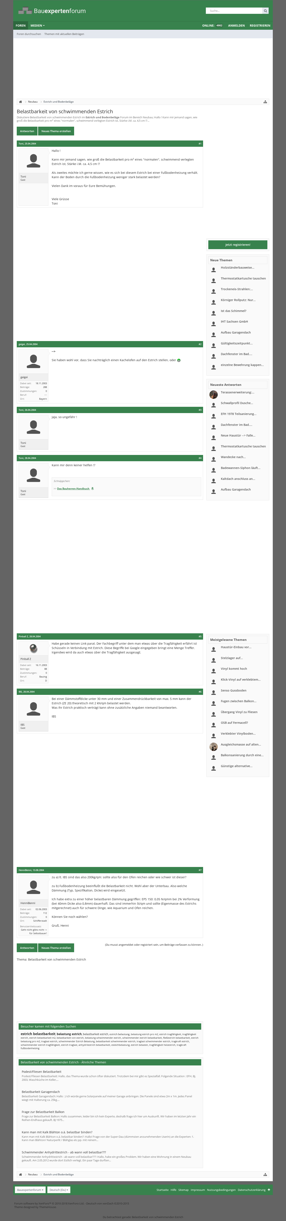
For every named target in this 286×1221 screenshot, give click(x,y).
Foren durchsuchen (29, 34)
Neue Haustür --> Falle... (238, 435)
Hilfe (173, 1190)
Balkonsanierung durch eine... (242, 755)
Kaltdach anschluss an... (238, 479)
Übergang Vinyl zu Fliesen (239, 712)
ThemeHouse (47, 1207)
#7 (200, 870)
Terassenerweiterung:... (237, 392)
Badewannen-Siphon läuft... (240, 468)
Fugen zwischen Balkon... (238, 701)
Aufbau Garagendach (236, 332)
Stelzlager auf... (232, 658)
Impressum (198, 1190)
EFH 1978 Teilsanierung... (238, 414)
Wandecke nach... (233, 457)
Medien (36, 25)
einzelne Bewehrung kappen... (242, 365)
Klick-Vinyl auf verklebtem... (241, 679)
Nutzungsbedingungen (221, 1190)
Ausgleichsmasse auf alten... (241, 744)
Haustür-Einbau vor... (236, 647)
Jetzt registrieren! (237, 245)
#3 (200, 409)
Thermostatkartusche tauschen (243, 278)
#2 (200, 344)
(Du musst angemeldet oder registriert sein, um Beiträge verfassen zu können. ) (154, 945)
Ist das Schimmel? (233, 311)
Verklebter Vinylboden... (238, 733)
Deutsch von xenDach (107, 1203)
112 (45, 912)
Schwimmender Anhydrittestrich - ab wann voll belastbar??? (64, 1152)
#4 (200, 458)
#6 (200, 691)
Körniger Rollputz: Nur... (238, 300)
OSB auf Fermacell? (234, 723)
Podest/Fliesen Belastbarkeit (41, 1072)
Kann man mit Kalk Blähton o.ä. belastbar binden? (57, 1132)
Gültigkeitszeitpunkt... (237, 343)
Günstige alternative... (237, 766)
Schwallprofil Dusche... (237, 403)
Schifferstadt (40, 920)
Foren (21, 25)
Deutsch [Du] (58, 1190)
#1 (200, 143)
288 (45, 387)
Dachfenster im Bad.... (236, 354)
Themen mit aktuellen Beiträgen (64, 34)
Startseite (163, 1190)
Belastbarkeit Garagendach (41, 1092)
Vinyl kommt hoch (234, 669)
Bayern (43, 398)
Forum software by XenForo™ (49, 1203)
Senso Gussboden (233, 690)
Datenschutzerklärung (251, 1190)
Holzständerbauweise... (237, 267)
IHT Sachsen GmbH (234, 321)
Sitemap (183, 1190)
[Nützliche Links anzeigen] (265, 102)
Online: (212, 25)
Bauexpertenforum (29, 1190)
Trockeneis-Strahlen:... (237, 289)
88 (45, 668)
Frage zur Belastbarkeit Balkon (43, 1112)
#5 (200, 636)
